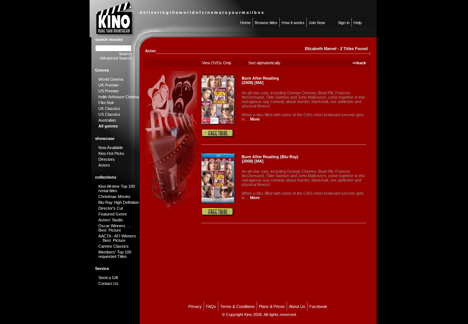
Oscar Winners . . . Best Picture (115, 228)
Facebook (318, 306)
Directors (106, 159)
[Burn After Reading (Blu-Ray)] (218, 201)
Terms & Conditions (237, 306)
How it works (293, 22)
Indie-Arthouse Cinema (118, 97)
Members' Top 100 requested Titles (114, 254)
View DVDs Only (216, 63)
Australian (107, 120)
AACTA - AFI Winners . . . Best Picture (118, 238)
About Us (297, 306)
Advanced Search (116, 58)
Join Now (317, 22)
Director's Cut (110, 208)
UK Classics (109, 108)
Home (245, 22)
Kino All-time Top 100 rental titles (116, 188)
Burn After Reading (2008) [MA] (260, 80)
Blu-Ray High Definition (118, 202)
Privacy (195, 306)
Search (125, 54)
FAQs (211, 306)
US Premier (108, 91)
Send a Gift (108, 277)
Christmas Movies (114, 196)
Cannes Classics (113, 246)
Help (358, 22)
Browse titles (266, 22)
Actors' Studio (110, 220)
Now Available (110, 147)
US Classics (109, 114)
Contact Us (108, 283)
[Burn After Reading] (218, 123)
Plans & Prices (272, 306)
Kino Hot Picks (111, 153)
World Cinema (110, 79)
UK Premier (108, 85)
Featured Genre (112, 214)
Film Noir (106, 102)
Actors (104, 165)
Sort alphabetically (264, 63)
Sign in (344, 22)
